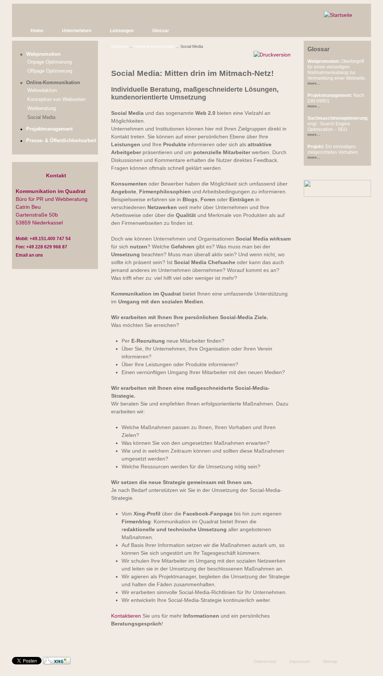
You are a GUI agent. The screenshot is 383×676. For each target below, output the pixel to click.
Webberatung (41, 108)
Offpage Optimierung (49, 71)
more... (313, 83)
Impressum (299, 661)
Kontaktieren (126, 616)
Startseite (119, 46)
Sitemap (330, 661)
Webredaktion (42, 90)
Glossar (160, 30)
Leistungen (122, 30)
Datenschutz (265, 661)
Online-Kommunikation (154, 46)
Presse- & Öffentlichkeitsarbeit (61, 140)
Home (37, 30)
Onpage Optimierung (49, 62)
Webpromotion (43, 54)
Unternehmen (76, 30)
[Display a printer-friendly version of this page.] (272, 54)
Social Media (41, 117)
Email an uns (29, 255)
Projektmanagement (49, 129)
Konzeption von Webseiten (56, 99)
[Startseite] (338, 15)
